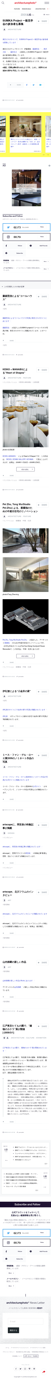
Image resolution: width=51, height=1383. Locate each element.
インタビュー (8, 837)
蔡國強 (18, 521)
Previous (44, 155)
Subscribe (19, 253)
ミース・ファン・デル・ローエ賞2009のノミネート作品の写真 (18, 758)
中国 (24, 521)
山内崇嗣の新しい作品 (14, 961)
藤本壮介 (13, 52)
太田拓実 (36, 382)
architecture (14, 29)
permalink (20, 100)
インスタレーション (10, 382)
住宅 (5, 309)
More (45, 261)
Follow (42, 227)
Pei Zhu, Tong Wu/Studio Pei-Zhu (15, 639)
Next (48, 155)
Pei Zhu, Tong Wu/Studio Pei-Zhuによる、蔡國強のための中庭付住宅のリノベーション (20, 507)
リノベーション (9, 521)
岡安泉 (28, 853)
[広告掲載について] (43, 166)
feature (27, 378)
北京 (29, 521)
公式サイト (37, 786)
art (9, 900)
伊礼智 (5, 716)
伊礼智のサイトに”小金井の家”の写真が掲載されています (24, 709)
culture (30, 1038)
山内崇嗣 (17, 987)
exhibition (41, 1038)
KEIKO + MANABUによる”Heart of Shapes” (15, 371)
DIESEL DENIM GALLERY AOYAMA (19, 459)
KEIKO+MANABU (25, 382)
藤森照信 (36, 49)
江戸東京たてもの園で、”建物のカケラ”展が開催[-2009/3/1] (17, 1029)
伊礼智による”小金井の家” (17, 691)
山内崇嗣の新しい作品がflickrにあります (18, 980)
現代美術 (7, 904)
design (11, 833)
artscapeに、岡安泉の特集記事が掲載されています (22, 846)
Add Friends (43, 246)
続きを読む (25, 469)
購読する (13, 1330)
